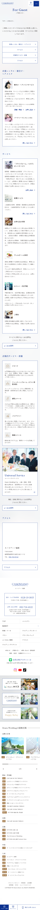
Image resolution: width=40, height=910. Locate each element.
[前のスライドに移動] (3, 769)
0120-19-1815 (27, 597)
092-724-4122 (13, 557)
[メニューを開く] (36, 3)
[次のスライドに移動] (37, 769)
